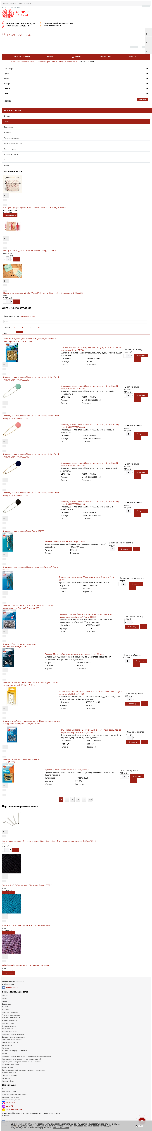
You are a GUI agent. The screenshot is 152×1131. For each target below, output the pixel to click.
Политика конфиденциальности (14, 1094)
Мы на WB (9, 1106)
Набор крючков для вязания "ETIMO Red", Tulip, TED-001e (29, 250)
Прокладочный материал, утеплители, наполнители (21, 1062)
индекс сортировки (28, 316)
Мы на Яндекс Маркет (14, 1110)
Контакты (133, 57)
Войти (7, 7)
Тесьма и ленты (8, 1067)
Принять (139, 1126)
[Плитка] (11, 332)
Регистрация (15, 7)
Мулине (5, 1007)
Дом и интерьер (10, 149)
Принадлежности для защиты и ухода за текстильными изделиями (26, 1056)
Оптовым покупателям (10, 1097)
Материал (8, 84)
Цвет (6, 94)
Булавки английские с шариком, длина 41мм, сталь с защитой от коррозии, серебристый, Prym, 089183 (31, 722)
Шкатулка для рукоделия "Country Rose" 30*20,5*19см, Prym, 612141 (34, 207)
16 (22, 327)
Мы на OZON (10, 1102)
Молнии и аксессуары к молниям (14, 1051)
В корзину (141, 355)
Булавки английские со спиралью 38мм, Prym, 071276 (70, 769)
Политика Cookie (61, 1127)
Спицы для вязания (9, 1026)
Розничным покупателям (11, 1100)
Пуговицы (6, 1078)
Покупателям (105, 57)
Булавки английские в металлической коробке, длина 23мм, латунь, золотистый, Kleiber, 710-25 (30, 683)
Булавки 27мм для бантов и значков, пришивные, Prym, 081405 (19, 645)
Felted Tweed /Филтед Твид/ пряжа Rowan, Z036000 (25, 965)
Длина (6, 79)
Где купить (76, 57)
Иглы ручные (7, 1045)
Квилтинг (5, 1048)
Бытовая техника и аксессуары (15, 160)
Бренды (51, 57)
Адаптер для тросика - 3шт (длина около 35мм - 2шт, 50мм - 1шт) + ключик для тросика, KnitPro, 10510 (49, 841)
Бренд (6, 74)
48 (39, 327)
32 (30, 327)
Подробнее (8, 893)
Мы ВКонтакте (12, 987)
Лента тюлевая (7, 1029)
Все (90, 799)
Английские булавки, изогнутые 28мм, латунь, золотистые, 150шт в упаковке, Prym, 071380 (29, 340)
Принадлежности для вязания (13, 1034)
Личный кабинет (25, 4)
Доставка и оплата (9, 4)
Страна (7, 89)
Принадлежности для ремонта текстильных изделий (21, 1059)
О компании (6, 1089)
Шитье (6, 121)
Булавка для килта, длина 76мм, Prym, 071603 (23, 531)
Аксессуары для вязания (11, 1018)
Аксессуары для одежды (13, 143)
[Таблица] (27, 332)
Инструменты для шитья (11, 1042)
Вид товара (8, 69)
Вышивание (8, 127)
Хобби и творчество (11, 154)
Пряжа (4, 998)
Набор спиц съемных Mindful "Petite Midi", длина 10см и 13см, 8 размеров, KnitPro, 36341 (44, 293)
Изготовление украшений (11, 1040)
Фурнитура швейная (9, 1075)
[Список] (19, 332)
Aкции (6, 165)
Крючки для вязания (9, 1020)
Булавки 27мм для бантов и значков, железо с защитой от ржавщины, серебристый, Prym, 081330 (29, 606)
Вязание (7, 116)
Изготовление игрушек (10, 1064)
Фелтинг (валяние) (9, 1073)
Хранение (7, 132)
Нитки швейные (8, 1081)
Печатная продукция (11, 138)
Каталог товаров (22, 57)
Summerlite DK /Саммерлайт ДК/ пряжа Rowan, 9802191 (27, 885)
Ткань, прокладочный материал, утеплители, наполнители (23, 1070)
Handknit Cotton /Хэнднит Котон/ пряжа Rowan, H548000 (28, 925)
